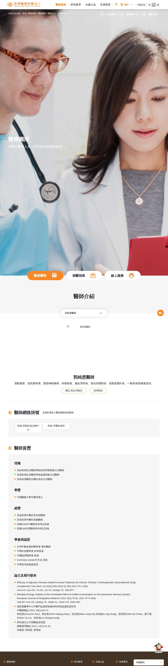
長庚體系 (105, 4)
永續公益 (90, 4)
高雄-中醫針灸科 (56, 425)
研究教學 (75, 4)
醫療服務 (61, 4)
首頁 (24, 13)
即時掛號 (110, 14)
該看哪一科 (132, 14)
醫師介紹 (52, 13)
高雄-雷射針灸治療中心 (28, 427)
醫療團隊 (42, 13)
